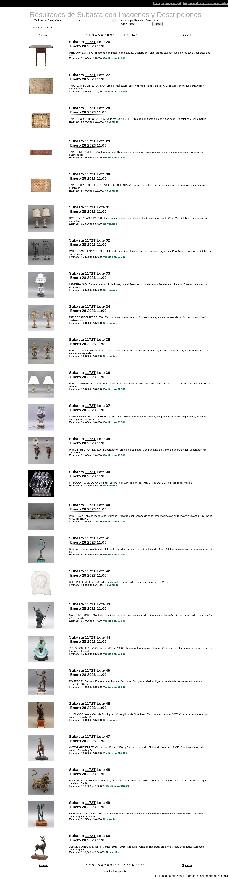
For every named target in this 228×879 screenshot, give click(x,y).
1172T (90, 42)
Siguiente (187, 35)
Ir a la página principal (167, 3)
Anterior (43, 35)
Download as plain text (115, 871)
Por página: (39, 27)
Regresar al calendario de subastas (205, 3)
